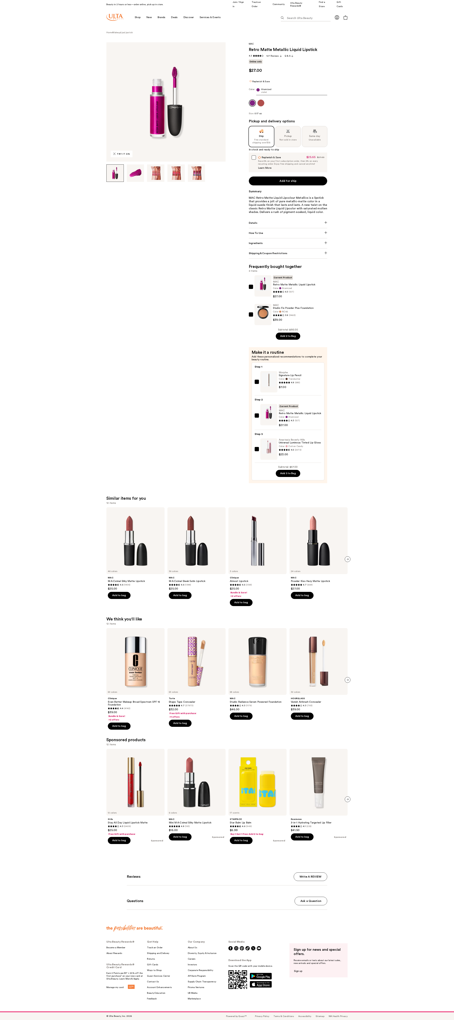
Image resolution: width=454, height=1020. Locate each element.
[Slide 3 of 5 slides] (155, 173)
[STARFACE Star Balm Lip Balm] (257, 792)
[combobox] (288, 91)
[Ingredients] (288, 243)
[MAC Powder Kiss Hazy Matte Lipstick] (318, 548)
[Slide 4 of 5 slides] (176, 173)
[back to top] (443, 1009)
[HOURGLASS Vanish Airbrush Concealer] (318, 669)
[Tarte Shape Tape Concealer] (196, 673)
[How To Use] (288, 233)
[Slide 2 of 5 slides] (135, 173)
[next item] (347, 559)
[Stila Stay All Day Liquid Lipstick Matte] (135, 792)
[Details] (288, 223)
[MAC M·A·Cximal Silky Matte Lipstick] (135, 548)
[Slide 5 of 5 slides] (196, 173)
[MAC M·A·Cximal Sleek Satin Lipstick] (196, 548)
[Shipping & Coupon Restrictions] (288, 253)
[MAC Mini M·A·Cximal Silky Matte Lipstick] (196, 790)
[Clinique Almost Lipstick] (257, 552)
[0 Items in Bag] (345, 17)
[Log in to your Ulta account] (337, 17)
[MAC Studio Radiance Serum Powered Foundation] (257, 669)
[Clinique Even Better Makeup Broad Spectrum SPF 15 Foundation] (135, 674)
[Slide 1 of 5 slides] (115, 173)
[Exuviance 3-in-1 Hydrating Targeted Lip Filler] (318, 790)
